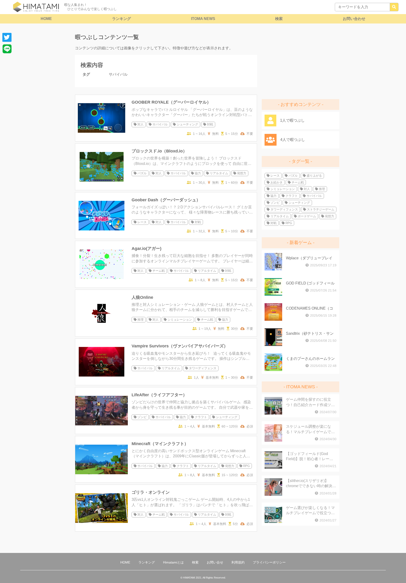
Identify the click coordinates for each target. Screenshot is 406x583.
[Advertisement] (300, 62)
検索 (279, 19)
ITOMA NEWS (203, 19)
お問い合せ (215, 562)
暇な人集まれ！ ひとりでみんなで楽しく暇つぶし (90, 7)
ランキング (121, 19)
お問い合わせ (354, 19)
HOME (46, 19)
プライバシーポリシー (269, 562)
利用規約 (238, 562)
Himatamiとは (173, 562)
